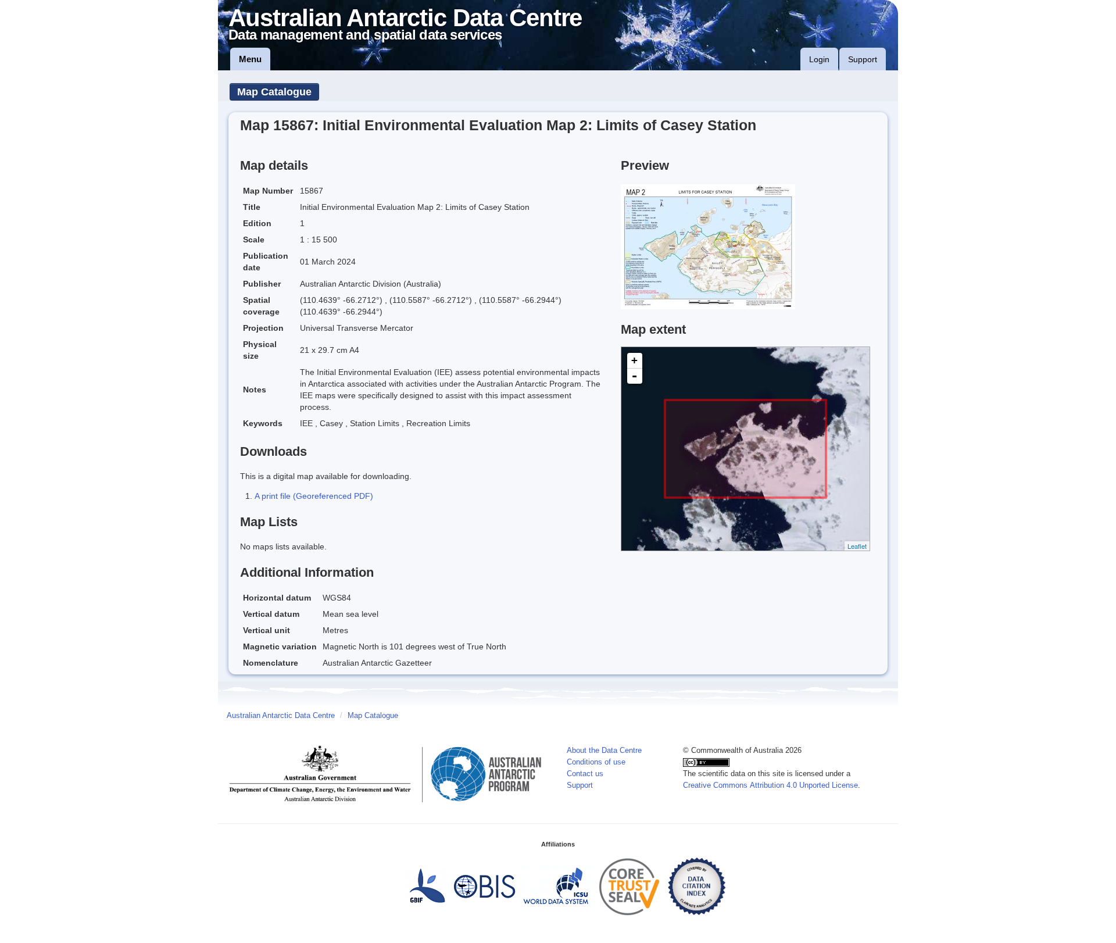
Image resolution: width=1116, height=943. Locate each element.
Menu (250, 59)
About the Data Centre (604, 750)
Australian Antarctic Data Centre (281, 716)
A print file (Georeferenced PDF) (314, 496)
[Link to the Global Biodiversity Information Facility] (427, 886)
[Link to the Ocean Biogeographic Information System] (485, 886)
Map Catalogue (274, 92)
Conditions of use (596, 762)
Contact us (585, 774)
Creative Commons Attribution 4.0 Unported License (770, 785)
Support (862, 59)
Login (819, 59)
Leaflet (857, 546)
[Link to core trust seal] (629, 886)
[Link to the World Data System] (555, 886)
